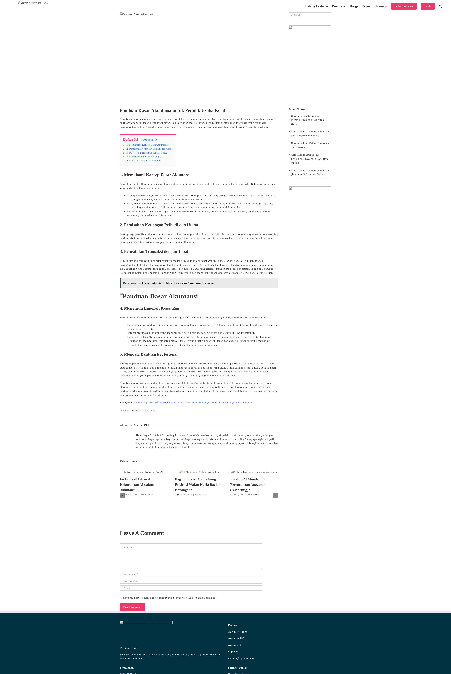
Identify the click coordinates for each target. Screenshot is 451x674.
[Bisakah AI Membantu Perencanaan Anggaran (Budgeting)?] (254, 472)
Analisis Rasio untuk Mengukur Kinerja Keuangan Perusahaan (214, 402)
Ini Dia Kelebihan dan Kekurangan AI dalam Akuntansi (137, 484)
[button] (440, 6)
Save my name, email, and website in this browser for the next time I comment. (170, 597)
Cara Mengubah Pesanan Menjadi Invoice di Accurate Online (308, 120)
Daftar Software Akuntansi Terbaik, (155, 402)
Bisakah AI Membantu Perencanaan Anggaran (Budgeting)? (247, 484)
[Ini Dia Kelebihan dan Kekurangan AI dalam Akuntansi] (143, 472)
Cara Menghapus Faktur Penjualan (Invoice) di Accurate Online (310, 158)
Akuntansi (151, 410)
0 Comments (147, 494)
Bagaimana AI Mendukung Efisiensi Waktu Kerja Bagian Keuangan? (197, 484)
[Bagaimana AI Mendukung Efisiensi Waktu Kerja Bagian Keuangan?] (199, 472)
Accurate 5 (234, 645)
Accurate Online (238, 631)
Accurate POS (236, 638)
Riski (125, 410)
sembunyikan (149, 139)
